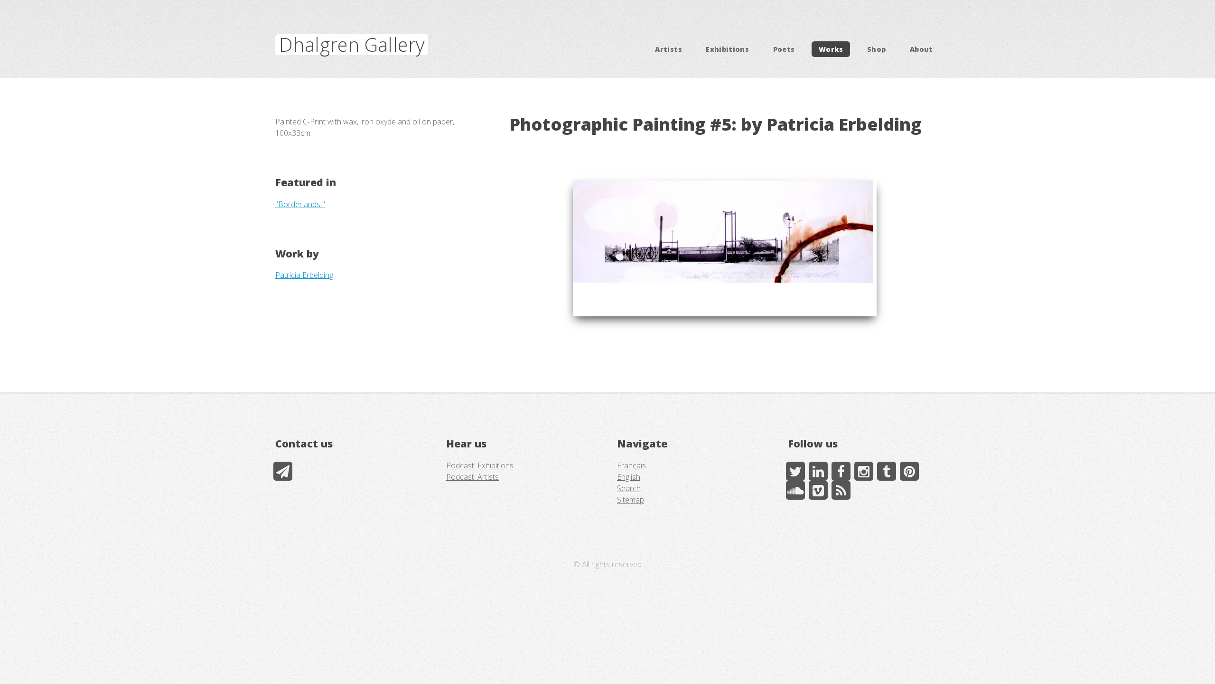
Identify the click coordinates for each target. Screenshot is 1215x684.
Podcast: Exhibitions (480, 465)
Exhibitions (727, 49)
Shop (876, 49)
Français (631, 465)
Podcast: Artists (472, 477)
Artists (668, 49)
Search (629, 488)
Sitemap (630, 499)
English (628, 477)
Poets (784, 49)
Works (831, 49)
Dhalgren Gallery (351, 44)
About (921, 49)
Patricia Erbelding (304, 275)
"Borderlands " (300, 204)
